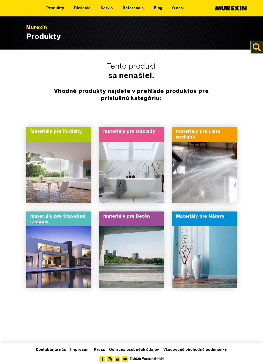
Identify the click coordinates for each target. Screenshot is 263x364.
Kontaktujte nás (51, 350)
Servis (107, 8)
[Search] (257, 47)
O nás (177, 8)
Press (99, 350)
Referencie (133, 8)
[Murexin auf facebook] (102, 359)
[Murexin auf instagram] (110, 359)
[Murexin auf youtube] (125, 359)
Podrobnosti (59, 172)
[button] (9, 355)
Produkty (55, 8)
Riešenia (82, 8)
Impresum (80, 350)
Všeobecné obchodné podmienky (195, 350)
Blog (158, 8)
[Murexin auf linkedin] (117, 359)
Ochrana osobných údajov (134, 350)
